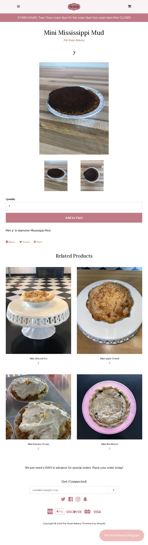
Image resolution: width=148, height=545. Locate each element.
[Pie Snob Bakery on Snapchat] (85, 500)
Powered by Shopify (94, 523)
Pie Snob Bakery (74, 40)
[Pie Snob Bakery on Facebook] (70, 500)
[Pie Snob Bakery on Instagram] (78, 500)
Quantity (10, 199)
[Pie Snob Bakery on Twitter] (63, 500)
